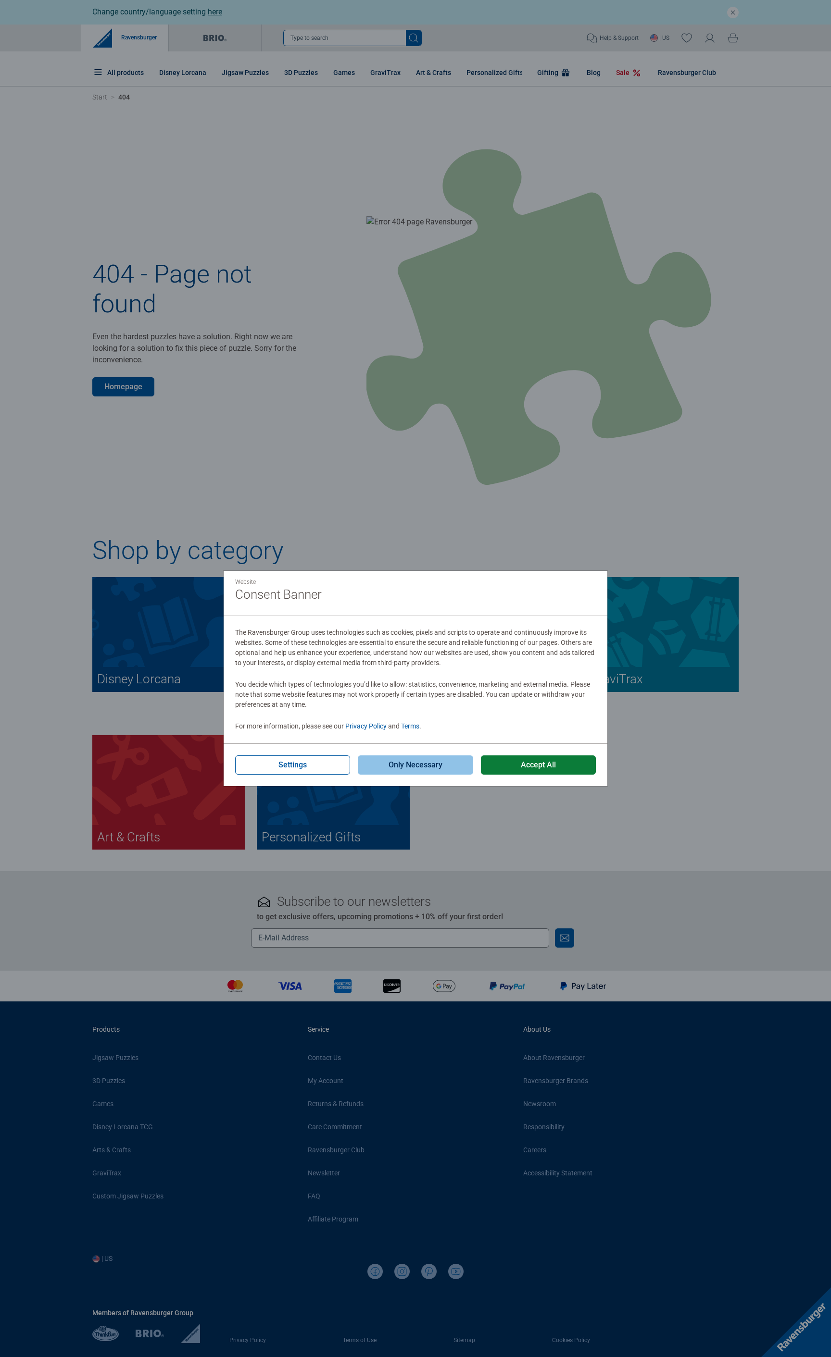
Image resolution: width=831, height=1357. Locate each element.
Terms (410, 726)
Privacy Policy (366, 726)
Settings (292, 764)
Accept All (538, 764)
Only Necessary (415, 764)
